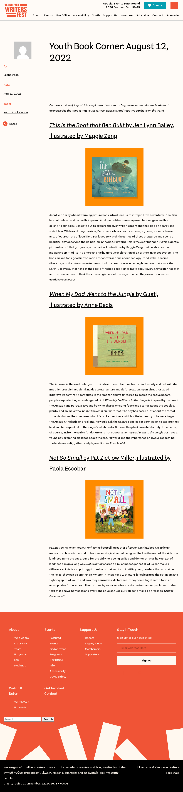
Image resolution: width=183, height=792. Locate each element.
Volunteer (127, 15)
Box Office (63, 15)
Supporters (92, 654)
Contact (157, 15)
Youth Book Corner (16, 112)
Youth (96, 15)
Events (48, 15)
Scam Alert (173, 15)
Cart (174, 5)
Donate (157, 5)
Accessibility (81, 15)
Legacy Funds (93, 643)
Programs (20, 654)
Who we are (21, 638)
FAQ (16, 660)
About (37, 15)
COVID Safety (58, 676)
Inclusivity (20, 643)
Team (17, 649)
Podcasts (20, 707)
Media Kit (20, 665)
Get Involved (54, 688)
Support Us (110, 15)
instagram (124, 673)
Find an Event (58, 649)
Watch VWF (21, 702)
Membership (92, 649)
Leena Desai (11, 75)
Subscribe (142, 15)
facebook (139, 673)
